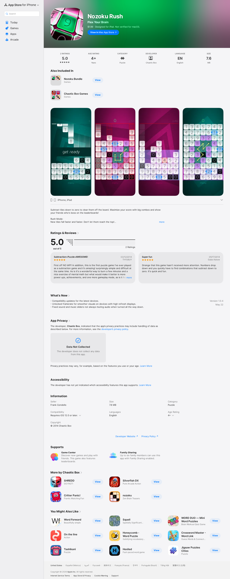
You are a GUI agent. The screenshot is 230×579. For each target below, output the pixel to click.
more (162, 222)
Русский (96, 565)
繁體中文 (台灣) (179, 565)
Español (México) (73, 565)
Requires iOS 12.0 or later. (64, 415)
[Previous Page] (47, 151)
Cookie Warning (101, 576)
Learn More (146, 366)
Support (115, 576)
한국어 (135, 565)
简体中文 (107, 565)
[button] (21, 22)
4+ (169, 415)
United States (56, 565)
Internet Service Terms (60, 576)
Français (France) (122, 565)
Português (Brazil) (149, 565)
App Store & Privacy (82, 576)
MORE (129, 277)
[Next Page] (226, 151)
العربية (86, 565)
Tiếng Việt (164, 565)
